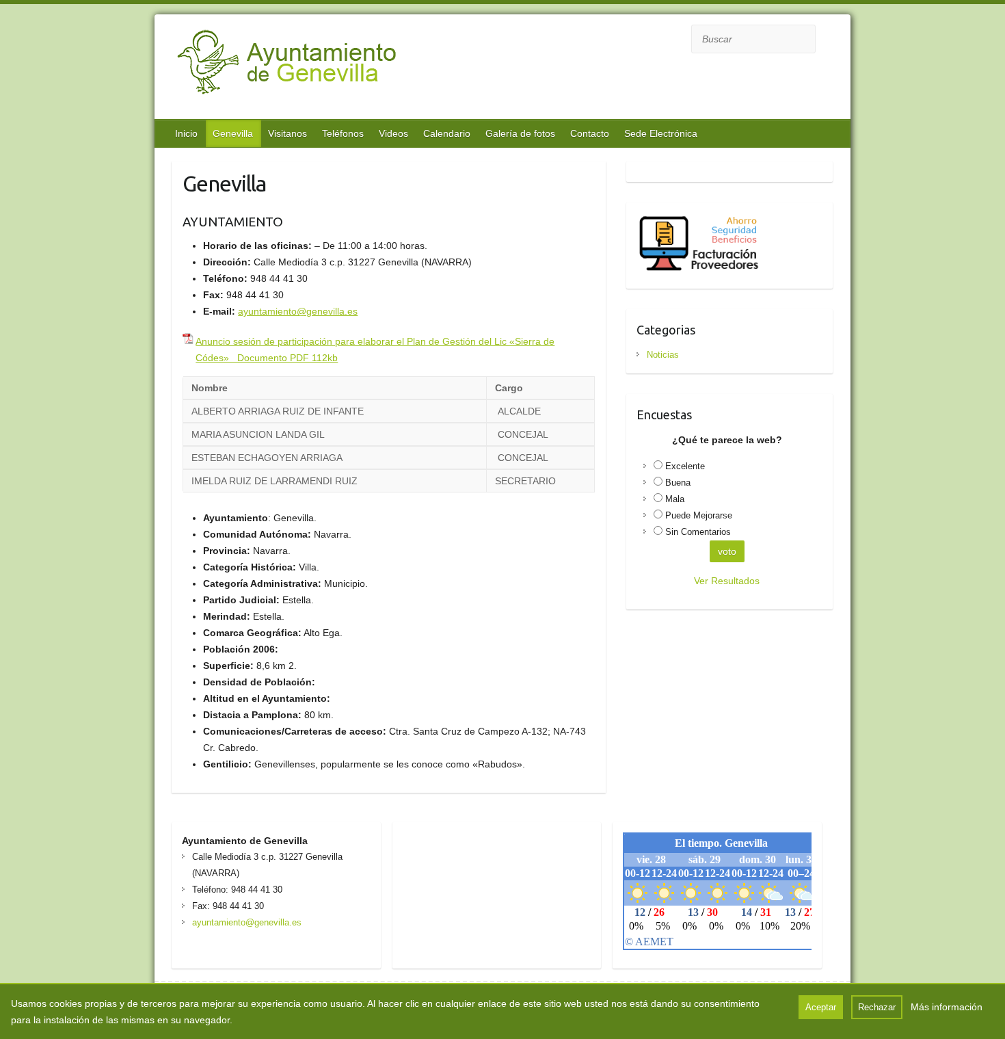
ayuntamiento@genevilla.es (298, 311)
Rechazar (877, 1007)
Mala (674, 499)
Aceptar (820, 1007)
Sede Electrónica (660, 133)
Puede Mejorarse (698, 515)
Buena (678, 482)
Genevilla (233, 133)
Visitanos (287, 133)
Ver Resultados (727, 580)
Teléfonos (343, 133)
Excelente (685, 466)
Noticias (663, 355)
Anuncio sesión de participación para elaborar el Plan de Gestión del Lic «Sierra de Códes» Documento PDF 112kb (375, 349)
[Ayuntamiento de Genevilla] (323, 68)
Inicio (186, 133)
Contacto (589, 133)
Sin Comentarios (698, 532)
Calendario (446, 133)
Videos (393, 133)
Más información (946, 1006)
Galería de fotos (520, 133)
